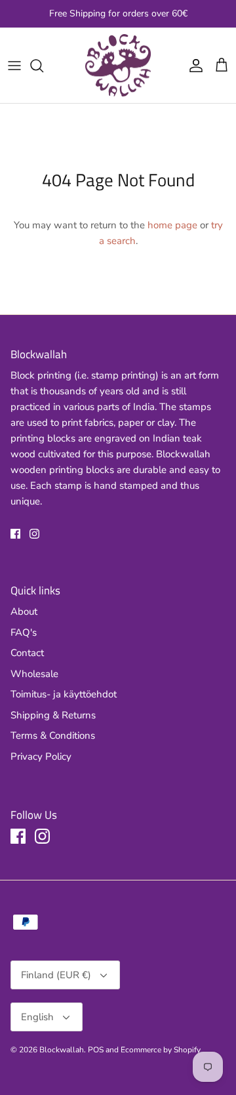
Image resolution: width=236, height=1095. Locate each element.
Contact (27, 652)
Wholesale (34, 673)
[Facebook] (15, 534)
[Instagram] (34, 534)
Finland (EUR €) (56, 974)
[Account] (192, 65)
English (37, 1016)
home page (172, 225)
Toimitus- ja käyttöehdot (63, 694)
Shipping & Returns (53, 715)
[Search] (43, 65)
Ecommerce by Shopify (161, 1049)
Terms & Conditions (52, 735)
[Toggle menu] (14, 65)
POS (96, 1049)
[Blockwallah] (118, 65)
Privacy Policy (40, 756)
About (23, 611)
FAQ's (23, 632)
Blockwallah (61, 1049)
